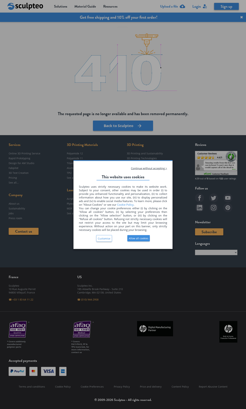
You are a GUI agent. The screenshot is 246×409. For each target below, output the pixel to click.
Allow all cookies (138, 238)
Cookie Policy (125, 204)
